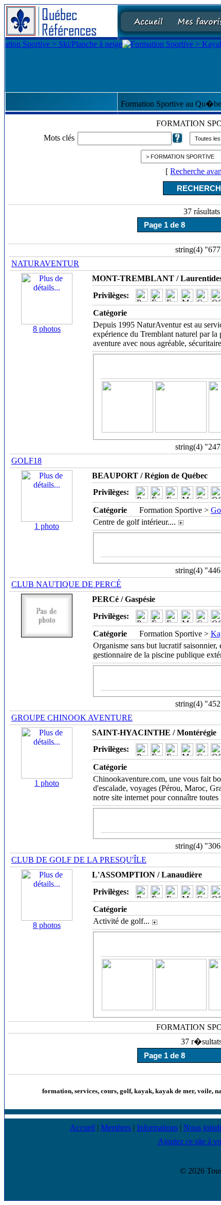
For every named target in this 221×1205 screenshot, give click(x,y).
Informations (157, 1127)
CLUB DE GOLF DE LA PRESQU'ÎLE (78, 859)
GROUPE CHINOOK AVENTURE (72, 717)
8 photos (47, 328)
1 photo (46, 526)
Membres (116, 1127)
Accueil (82, 1127)
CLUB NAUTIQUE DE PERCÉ (66, 584)
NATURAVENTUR (45, 263)
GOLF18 (26, 460)
